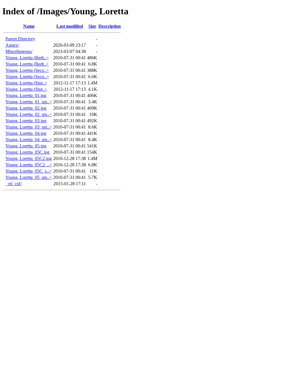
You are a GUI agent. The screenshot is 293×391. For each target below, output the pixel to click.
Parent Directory (20, 38)
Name (29, 26)
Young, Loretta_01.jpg (25, 95)
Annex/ (12, 45)
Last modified (69, 26)
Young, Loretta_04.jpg (25, 133)
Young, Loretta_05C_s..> (28, 171)
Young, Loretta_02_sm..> (28, 114)
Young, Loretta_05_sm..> (28, 177)
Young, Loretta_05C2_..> (28, 164)
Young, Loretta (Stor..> (26, 82)
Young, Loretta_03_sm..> (28, 127)
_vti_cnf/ (13, 183)
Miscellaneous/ (18, 51)
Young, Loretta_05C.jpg (27, 152)
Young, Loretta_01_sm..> (28, 101)
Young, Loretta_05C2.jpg (28, 158)
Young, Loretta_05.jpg (25, 145)
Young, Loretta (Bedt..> (27, 57)
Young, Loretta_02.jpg (25, 108)
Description (109, 26)
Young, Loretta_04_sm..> (28, 139)
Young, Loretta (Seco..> (27, 70)
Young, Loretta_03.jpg (25, 120)
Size (92, 26)
